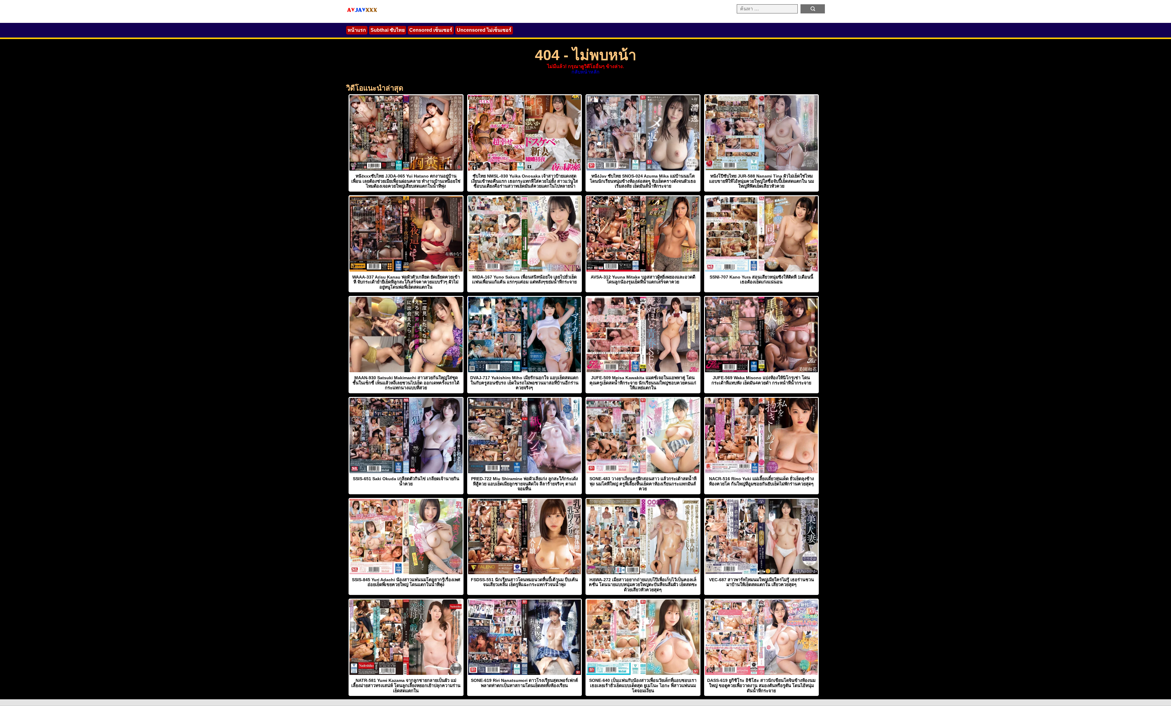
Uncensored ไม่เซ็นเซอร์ (484, 30)
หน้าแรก (357, 30)
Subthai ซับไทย (388, 30)
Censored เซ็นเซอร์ (430, 30)
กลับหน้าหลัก (585, 71)
